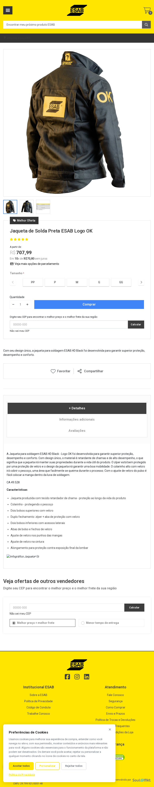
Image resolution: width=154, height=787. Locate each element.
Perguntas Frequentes (115, 726)
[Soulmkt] (142, 780)
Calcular (136, 324)
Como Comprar (115, 707)
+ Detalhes (77, 408)
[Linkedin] (86, 676)
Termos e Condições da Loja (115, 732)
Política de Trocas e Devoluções (115, 719)
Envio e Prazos (115, 713)
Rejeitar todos (73, 765)
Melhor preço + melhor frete (35, 622)
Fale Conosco (115, 695)
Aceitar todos (21, 765)
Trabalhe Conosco (38, 713)
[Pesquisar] (146, 24)
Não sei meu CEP (19, 330)
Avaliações (77, 431)
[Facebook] (67, 676)
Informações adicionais (77, 419)
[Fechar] (110, 729)
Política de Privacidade (38, 701)
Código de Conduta (38, 707)
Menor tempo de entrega (102, 622)
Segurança (116, 701)
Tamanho (16, 273)
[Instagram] (77, 676)
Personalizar (47, 765)
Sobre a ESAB (38, 695)
